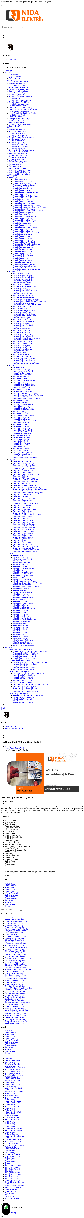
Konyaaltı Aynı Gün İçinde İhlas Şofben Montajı (30, 662)
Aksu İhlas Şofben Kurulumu (23, 697)
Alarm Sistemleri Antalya (18, 85)
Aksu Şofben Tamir (20, 633)
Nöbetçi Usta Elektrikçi (13, 1154)
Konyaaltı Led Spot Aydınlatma (24, 310)
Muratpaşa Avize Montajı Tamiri (24, 183)
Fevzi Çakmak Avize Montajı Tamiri (17, 929)
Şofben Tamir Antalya (16, 163)
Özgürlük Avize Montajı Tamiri (15, 993)
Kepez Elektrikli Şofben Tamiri (24, 384)
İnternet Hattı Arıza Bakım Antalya (21, 108)
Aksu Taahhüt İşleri (20, 599)
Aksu (11, 553)
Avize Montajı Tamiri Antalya (19, 87)
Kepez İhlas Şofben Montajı (23, 677)
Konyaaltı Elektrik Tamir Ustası (24, 314)
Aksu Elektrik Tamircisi (21, 607)
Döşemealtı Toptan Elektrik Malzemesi (27, 550)
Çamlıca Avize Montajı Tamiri (15, 960)
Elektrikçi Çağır (10, 1121)
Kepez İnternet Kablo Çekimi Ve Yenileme (28, 395)
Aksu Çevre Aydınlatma (21, 563)
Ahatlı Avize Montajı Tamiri (14, 923)
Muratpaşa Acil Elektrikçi (22, 179)
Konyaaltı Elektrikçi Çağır (22, 332)
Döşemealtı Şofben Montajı (23, 533)
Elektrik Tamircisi (11, 889)
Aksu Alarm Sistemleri (21, 557)
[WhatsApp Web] (6, 1209)
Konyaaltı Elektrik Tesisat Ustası (24, 316)
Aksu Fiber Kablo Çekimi (22, 574)
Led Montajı (9, 1058)
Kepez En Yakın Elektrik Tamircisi (25, 432)
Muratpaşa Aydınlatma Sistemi (24, 185)
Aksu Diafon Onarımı (20, 564)
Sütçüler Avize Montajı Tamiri (15, 997)
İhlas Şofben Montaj (12, 1167)
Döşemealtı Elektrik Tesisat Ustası (25, 504)
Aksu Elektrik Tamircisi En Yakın (24, 609)
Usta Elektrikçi (10, 1151)
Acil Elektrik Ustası (12, 1095)
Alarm (7, 1138)
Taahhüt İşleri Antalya (17, 126)
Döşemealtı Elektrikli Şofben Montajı (26, 480)
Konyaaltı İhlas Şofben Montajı (24, 666)
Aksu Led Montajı (19, 590)
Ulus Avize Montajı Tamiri (14, 1004)
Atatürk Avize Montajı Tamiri (15, 938)
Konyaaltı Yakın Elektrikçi (22, 356)
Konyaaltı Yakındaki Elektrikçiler (24, 358)
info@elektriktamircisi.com (14, 728)
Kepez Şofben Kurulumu (22, 437)
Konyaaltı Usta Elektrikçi (22, 354)
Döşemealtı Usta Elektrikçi (22, 542)
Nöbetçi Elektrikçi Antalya (18, 154)
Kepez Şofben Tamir (20, 445)
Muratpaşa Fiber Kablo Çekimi (24, 201)
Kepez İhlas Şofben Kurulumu (24, 675)
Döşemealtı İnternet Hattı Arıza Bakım (26, 487)
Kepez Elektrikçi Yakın (21, 413)
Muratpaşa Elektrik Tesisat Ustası (25, 222)
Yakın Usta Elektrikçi (12, 1149)
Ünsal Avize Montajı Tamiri (14, 1006)
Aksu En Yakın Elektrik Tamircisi (24, 620)
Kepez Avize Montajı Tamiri (23, 371)
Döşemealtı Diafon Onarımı (23, 470)
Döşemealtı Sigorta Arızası (22, 500)
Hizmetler (8, 80)
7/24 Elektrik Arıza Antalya (18, 82)
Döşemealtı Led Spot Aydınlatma (25, 498)
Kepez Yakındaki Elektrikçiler (23, 452)
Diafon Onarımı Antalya (17, 93)
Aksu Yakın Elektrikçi (20, 638)
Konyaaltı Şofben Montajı (22, 345)
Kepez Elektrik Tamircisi (22, 419)
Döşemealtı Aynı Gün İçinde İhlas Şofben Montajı (31, 684)
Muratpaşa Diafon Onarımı (22, 189)
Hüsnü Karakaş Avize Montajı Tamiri (18, 958)
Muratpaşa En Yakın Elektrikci (24, 246)
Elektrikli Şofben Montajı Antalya (20, 100)
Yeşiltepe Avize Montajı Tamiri (16, 1012)
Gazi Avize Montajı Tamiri (14, 933)
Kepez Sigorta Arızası (21, 406)
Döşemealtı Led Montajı (21, 496)
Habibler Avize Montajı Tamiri (15, 955)
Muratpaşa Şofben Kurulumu (23, 249)
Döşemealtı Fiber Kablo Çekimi (24, 483)
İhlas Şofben (9, 647)
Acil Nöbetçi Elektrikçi (13, 1140)
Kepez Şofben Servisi (21, 441)
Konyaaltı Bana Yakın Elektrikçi (24, 321)
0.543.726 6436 (10, 59)
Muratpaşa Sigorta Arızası (22, 218)
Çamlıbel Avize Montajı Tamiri (15, 956)
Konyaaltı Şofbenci (20, 353)
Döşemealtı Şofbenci (20, 540)
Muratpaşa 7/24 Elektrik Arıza (23, 200)
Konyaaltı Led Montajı (21, 308)
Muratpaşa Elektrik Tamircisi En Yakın (26, 233)
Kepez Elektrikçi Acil (20, 424)
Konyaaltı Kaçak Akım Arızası (23, 303)
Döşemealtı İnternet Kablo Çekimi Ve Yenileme (30, 489)
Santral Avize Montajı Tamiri (15, 995)
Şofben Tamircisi (11, 899)
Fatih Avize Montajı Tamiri (14, 925)
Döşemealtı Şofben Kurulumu (24, 531)
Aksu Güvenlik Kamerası (22, 579)
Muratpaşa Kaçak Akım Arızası (24, 209)
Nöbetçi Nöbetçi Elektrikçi (14, 1145)
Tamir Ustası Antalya (16, 122)
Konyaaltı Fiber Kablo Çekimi (23, 295)
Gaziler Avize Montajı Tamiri (15, 1023)
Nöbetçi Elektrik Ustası (13, 1101)
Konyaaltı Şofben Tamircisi (22, 349)
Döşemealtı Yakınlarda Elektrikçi (25, 552)
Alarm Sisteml (10, 1127)
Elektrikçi (8, 128)
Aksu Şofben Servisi (20, 629)
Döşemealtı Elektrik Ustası (22, 517)
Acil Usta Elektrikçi (12, 1147)
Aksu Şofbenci (18, 634)
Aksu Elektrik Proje (20, 566)
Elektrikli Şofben (11, 1189)
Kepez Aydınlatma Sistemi (22, 373)
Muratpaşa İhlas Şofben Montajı (24, 655)
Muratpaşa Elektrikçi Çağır (22, 238)
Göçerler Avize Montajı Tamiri (15, 936)
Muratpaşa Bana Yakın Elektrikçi (25, 227)
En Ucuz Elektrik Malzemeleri (15, 1186)
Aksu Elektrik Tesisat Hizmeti (23, 568)
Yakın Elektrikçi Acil (12, 1106)
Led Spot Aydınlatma (12, 1060)
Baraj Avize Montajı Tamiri (14, 945)
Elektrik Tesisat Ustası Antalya (20, 124)
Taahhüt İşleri (10, 1062)
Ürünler (7, 704)
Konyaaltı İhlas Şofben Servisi (20, 660)
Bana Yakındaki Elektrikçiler (15, 1068)
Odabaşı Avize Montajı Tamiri (15, 991)
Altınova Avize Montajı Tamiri (15, 934)
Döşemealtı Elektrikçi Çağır (23, 520)
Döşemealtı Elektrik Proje (22, 472)
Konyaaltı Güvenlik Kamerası (23, 297)
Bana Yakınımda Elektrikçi (14, 1071)
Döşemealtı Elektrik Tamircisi (23, 513)
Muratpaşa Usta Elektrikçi (22, 260)
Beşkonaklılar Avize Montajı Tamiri (17, 1021)
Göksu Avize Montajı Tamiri (15, 940)
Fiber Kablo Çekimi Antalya (19, 104)
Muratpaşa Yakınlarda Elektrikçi (24, 268)
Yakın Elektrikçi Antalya (17, 168)
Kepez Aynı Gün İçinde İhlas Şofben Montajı (29, 673)
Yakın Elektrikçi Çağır (12, 1119)
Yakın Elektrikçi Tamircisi (14, 1130)
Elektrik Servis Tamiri (12, 1084)
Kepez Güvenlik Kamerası (22, 391)
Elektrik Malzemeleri (12, 1180)
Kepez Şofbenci (19, 447)
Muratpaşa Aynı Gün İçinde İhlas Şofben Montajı (30, 651)
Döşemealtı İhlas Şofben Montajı (25, 688)
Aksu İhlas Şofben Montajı (22, 699)
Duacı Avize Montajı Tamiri (14, 971)
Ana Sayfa (8, 71)
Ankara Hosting (10, 1213)
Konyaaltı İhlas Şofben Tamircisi (24, 669)
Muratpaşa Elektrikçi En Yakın (24, 240)
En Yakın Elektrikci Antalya (18, 152)
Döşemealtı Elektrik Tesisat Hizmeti (26, 474)
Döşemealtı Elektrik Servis (22, 511)
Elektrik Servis (10, 887)
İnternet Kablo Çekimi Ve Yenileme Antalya (24, 109)
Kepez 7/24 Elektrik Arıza (22, 388)
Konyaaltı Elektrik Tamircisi (23, 325)
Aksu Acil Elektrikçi (20, 555)
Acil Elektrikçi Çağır (12, 1117)
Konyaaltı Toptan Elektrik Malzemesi (26, 364)
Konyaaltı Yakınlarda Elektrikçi (24, 362)
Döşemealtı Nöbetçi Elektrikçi (24, 529)
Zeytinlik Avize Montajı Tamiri (15, 1019)
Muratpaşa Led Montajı (21, 214)
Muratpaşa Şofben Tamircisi (23, 255)
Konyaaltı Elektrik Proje (21, 284)
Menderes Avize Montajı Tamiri (16, 990)
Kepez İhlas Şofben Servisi (19, 671)
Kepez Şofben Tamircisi (21, 443)
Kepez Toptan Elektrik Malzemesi (25, 458)
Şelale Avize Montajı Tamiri (15, 1001)
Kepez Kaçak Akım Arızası (22, 397)
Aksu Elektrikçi (18, 570)
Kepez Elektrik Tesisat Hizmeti (24, 380)
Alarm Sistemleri (11, 904)
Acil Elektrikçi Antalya (17, 84)
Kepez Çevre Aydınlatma (22, 375)
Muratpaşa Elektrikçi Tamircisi (24, 242)
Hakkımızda (13, 74)
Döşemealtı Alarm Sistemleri (23, 463)
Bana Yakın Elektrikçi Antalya (19, 131)
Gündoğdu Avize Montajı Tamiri (16, 947)
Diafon (7, 906)
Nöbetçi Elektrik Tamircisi (14, 1092)
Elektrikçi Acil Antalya (17, 141)
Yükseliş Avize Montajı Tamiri (15, 1015)
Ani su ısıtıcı (9, 1197)
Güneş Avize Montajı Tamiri (15, 951)
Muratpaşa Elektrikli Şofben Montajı (26, 196)
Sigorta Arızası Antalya (17, 120)
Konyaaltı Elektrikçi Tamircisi (23, 336)
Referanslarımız (14, 78)
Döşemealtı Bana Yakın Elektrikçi (25, 509)
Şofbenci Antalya (15, 165)
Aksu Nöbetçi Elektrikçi (21, 623)
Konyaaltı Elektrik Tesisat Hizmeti (25, 286)
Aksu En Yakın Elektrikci (22, 622)
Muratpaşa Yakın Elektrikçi (22, 262)
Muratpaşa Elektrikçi (20, 194)
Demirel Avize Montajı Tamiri (15, 968)
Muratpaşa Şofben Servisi (22, 253)
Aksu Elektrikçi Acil (20, 612)
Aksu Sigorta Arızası (20, 594)
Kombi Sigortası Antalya (17, 115)
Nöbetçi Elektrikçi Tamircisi (14, 1136)
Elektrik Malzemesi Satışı (14, 1184)
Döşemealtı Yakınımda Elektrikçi (25, 548)
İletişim (3, 708)
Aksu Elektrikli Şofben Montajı (24, 576)
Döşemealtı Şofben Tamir (22, 539)
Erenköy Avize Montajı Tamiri (15, 986)
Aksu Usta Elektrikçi (20, 636)
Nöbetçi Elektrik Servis (13, 1081)
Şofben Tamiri (10, 1162)
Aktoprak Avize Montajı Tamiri (15, 927)
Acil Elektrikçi (10, 884)
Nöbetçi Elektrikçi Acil (13, 1112)
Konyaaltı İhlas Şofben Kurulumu (25, 664)
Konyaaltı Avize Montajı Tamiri (24, 277)
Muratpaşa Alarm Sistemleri (23, 181)
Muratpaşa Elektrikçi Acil (22, 236)
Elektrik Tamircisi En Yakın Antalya (21, 137)
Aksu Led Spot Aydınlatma (22, 592)
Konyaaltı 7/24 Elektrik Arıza (23, 294)
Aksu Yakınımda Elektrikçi (22, 642)
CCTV (7, 1057)
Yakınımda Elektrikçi (12, 1069)
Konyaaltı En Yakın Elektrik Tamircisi (26, 338)
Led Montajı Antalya (16, 117)
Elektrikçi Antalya (15, 98)
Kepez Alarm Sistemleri (21, 369)
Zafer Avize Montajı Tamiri (14, 1017)
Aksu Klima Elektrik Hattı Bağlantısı (26, 587)
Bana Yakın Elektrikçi (12, 1064)
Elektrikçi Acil (10, 1108)
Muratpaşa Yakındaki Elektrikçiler (25, 264)
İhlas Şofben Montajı (12, 1173)
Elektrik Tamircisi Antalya (18, 135)
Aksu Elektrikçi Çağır (20, 614)
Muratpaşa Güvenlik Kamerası (24, 203)
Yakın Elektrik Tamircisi (13, 1088)
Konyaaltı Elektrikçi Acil (21, 330)
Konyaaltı (12, 271)
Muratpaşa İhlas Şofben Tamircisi (25, 658)
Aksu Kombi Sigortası (21, 588)
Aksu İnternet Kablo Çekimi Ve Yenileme (28, 583)
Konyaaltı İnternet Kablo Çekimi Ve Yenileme (29, 301)
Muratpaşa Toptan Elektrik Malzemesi (26, 270)
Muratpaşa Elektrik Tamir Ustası (24, 220)
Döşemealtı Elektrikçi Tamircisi (24, 524)
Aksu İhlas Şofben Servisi (18, 693)
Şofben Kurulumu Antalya (18, 155)
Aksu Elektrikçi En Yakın (22, 616)
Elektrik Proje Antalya (17, 95)
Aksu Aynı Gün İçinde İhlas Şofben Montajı (28, 695)
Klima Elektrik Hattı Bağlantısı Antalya (22, 113)
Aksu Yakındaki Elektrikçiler (23, 640)
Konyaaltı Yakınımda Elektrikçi (24, 360)
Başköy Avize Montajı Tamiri (15, 953)
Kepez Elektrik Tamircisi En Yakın (25, 421)
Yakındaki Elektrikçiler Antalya (20, 170)
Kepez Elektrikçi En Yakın (22, 428)
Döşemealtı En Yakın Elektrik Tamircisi (27, 526)
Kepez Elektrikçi (19, 382)
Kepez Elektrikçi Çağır (21, 426)
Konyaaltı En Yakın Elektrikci (23, 340)
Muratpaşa (13, 178)
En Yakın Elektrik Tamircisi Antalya (21, 150)
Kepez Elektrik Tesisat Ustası (23, 410)
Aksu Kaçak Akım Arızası (22, 585)
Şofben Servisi (10, 1160)
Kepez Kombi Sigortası (21, 400)
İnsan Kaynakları (15, 76)
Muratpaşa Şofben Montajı (22, 251)
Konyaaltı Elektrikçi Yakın (22, 319)
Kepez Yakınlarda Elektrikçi (23, 456)
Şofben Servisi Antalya (17, 159)
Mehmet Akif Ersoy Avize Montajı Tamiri (19, 988)
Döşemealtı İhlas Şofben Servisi (20, 682)
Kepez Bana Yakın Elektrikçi (23, 415)
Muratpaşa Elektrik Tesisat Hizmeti (25, 192)
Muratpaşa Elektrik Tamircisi (23, 231)
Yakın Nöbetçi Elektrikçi (13, 1141)
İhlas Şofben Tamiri (12, 1176)
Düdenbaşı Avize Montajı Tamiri (16, 979)
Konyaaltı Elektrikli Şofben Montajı (25, 290)
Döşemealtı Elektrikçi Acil (22, 518)
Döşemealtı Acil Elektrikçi (22, 461)
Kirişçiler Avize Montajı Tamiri (15, 977)
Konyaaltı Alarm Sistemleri (22, 275)
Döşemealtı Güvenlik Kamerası (24, 485)
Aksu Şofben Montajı (20, 627)
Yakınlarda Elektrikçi (12, 1073)
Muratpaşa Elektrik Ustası (22, 235)
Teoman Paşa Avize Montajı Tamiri (17, 1003)
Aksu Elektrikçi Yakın (20, 601)
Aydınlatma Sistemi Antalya (19, 89)
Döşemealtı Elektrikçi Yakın (23, 507)
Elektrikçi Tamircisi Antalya (18, 146)
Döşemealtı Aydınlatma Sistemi (24, 467)
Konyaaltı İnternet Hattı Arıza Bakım (26, 299)
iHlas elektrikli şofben (12, 1198)
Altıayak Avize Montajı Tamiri (15, 931)
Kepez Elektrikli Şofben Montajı (24, 386)
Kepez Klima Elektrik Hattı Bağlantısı (26, 399)
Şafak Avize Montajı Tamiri (14, 999)
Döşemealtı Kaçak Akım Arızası (24, 491)
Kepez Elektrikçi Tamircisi (22, 430)
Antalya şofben (10, 1191)
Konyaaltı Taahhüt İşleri (21, 318)
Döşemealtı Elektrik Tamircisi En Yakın (27, 515)
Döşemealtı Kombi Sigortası (23, 494)
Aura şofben (9, 1193)
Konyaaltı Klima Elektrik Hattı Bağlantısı (27, 305)
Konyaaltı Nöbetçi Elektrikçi (23, 342)
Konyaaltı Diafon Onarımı (22, 283)
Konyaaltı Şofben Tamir (21, 351)
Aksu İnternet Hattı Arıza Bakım (24, 581)
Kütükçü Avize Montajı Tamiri (15, 984)
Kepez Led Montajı (20, 402)
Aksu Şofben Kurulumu (21, 625)
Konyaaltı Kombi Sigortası (22, 306)
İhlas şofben (9, 1195)
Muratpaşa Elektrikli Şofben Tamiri (25, 198)
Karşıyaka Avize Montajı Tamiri (16, 966)
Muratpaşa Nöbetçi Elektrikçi (23, 248)
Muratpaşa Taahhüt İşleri (22, 224)
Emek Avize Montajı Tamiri (14, 982)
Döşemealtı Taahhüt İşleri (22, 505)
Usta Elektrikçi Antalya (17, 166)
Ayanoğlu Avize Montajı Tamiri (16, 942)
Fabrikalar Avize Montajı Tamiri (16, 921)
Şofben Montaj (10, 897)
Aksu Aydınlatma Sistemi (22, 561)
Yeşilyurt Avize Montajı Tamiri (15, 1014)
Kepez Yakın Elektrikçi (21, 450)
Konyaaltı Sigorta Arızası (22, 312)
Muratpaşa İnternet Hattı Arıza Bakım (26, 205)
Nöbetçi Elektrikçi (11, 893)
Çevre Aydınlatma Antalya (18, 91)
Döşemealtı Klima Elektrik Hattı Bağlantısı (28, 493)
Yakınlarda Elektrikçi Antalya (19, 174)
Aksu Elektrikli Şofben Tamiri (23, 572)
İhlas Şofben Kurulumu (13, 1165)
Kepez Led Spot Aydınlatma (23, 404)
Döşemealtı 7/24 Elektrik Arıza (24, 478)
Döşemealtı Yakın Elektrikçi (23, 544)
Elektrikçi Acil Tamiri (12, 1116)
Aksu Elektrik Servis (20, 605)
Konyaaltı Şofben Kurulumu (23, 343)
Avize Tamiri (9, 902)
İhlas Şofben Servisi (12, 1178)
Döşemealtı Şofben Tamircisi (23, 537)
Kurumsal (8, 72)
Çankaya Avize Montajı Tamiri (15, 964)
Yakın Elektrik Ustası (12, 1097)
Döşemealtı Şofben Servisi (22, 535)
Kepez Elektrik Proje (20, 378)
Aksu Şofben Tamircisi (21, 631)
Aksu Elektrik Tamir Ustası (22, 596)
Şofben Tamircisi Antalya (18, 161)
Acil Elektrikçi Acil (11, 1105)
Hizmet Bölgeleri (11, 176)
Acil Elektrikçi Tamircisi (13, 1128)
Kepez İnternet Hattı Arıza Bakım (25, 393)
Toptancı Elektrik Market (13, 1187)
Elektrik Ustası (10, 891)
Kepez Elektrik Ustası (21, 423)
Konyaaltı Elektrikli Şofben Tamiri (25, 292)
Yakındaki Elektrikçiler (13, 1066)
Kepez (11, 365)
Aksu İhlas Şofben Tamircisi (23, 703)
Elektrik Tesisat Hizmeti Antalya (20, 96)
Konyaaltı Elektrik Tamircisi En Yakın (26, 327)
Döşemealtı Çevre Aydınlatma (24, 469)
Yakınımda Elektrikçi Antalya (19, 172)
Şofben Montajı (10, 1158)
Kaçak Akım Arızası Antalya (19, 111)
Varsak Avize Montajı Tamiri (15, 1008)
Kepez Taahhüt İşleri (20, 412)
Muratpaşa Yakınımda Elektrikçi (24, 266)
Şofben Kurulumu (11, 895)
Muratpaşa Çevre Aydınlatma (23, 187)
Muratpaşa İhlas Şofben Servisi (20, 649)
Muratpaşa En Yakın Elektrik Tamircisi (26, 244)
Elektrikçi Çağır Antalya (17, 143)
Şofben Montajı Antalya (17, 157)
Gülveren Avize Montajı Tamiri (16, 944)
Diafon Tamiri (10, 1055)
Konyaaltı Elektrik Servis (22, 323)
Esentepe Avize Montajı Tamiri (16, 918)
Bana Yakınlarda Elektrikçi (14, 1075)
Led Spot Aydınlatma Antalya (19, 119)
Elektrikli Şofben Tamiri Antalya (20, 102)
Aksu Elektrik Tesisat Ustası (23, 598)
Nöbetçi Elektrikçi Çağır (13, 1125)
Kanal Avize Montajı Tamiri (14, 962)
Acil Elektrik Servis (12, 1077)
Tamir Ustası (9, 900)
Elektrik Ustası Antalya (17, 139)
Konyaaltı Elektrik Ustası (22, 329)
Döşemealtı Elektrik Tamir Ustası (25, 502)
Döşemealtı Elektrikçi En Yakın (24, 522)
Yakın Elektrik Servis (12, 1079)
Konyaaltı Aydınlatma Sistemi (23, 279)
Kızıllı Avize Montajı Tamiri (14, 973)
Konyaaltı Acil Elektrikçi (21, 273)
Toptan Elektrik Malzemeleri (15, 1182)
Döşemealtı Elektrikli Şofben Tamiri (26, 482)
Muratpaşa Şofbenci (20, 259)
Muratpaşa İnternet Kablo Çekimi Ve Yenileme (30, 207)
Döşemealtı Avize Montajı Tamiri (24, 465)
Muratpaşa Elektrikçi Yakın (22, 225)
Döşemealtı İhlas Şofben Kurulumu (25, 686)
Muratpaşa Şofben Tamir (22, 257)
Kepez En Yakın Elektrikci (22, 434)
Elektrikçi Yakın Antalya (17, 148)
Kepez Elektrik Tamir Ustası (23, 408)
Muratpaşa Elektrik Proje (22, 190)
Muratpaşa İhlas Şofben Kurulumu (25, 653)
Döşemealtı (13, 459)
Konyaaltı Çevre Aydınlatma (23, 281)
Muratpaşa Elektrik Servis (22, 229)
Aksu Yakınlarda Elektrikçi (22, 644)
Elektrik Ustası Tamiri (12, 1103)
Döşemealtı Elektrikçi (20, 476)
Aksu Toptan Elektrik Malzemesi (24, 646)
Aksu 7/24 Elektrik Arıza (21, 577)
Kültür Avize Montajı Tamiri (14, 980)
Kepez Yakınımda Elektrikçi (23, 454)
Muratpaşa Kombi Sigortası (23, 213)
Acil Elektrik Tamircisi (12, 1086)
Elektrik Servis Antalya (17, 133)
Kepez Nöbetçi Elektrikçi (22, 435)
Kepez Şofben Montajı (21, 439)
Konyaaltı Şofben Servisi (22, 347)
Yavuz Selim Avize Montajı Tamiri (17, 1010)
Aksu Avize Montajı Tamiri (22, 559)
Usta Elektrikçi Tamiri (12, 1156)
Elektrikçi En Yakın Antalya (18, 144)
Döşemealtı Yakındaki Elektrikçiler (25, 546)
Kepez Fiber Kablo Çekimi (22, 389)
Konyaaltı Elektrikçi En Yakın (23, 334)
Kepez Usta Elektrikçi (21, 448)
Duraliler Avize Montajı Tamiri (15, 975)
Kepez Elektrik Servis (21, 417)
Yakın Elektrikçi (10, 886)
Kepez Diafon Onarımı (21, 377)
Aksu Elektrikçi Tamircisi (22, 618)
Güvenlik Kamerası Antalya (19, 106)
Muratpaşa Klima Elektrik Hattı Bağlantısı (28, 211)
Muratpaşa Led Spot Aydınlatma (24, 216)
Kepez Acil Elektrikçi (20, 367)
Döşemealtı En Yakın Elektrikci (24, 528)
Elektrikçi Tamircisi (11, 1132)
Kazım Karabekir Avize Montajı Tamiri (18, 969)
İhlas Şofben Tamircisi (13, 1169)
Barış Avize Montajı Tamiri (14, 949)
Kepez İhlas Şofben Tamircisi (23, 681)
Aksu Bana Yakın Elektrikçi (23, 603)
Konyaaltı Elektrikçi (20, 288)
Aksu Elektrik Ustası (20, 611)
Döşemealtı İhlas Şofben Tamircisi (25, 692)
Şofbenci (8, 1163)
